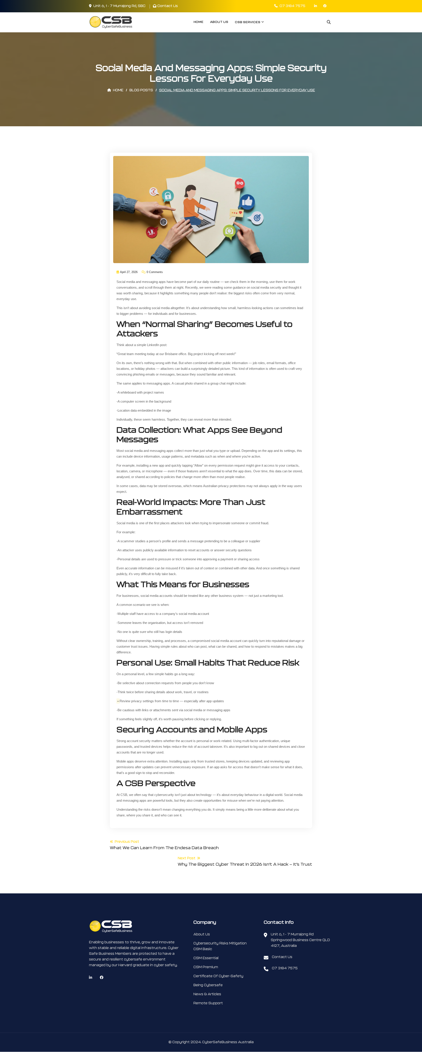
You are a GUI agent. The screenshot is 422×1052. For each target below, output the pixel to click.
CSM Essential (205, 958)
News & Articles (207, 994)
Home (199, 22)
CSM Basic (202, 949)
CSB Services (247, 22)
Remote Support (208, 1003)
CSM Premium (205, 967)
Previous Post (164, 845)
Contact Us (167, 6)
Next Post (245, 862)
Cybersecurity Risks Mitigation (220, 943)
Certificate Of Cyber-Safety (218, 976)
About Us (219, 22)
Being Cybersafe (208, 985)
